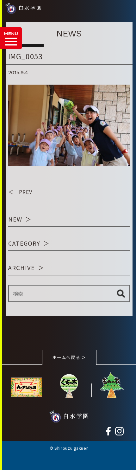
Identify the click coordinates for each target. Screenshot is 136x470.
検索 (121, 293)
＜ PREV (20, 192)
